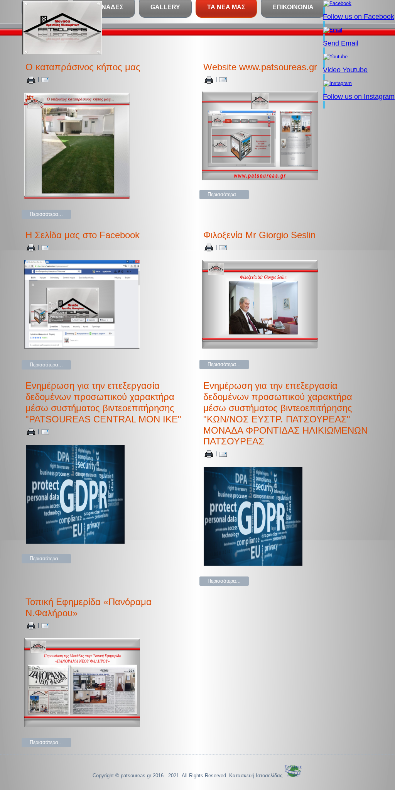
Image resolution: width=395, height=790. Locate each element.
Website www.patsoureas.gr (260, 67)
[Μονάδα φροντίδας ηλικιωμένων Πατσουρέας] (62, 27)
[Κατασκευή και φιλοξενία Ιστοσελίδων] (293, 775)
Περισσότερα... (46, 214)
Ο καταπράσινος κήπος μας (82, 67)
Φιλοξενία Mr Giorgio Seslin (259, 235)
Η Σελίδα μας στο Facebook (82, 235)
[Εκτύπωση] (31, 79)
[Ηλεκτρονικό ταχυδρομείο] (45, 79)
